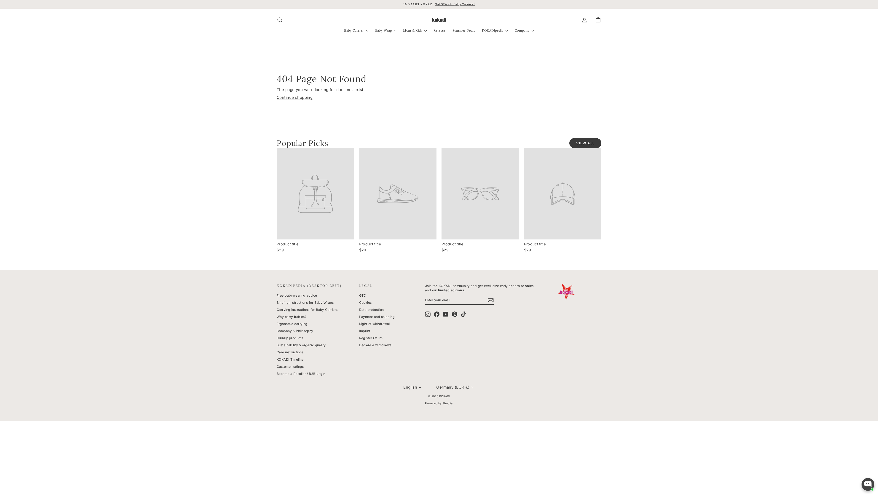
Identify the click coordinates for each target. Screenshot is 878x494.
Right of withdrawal (374, 324)
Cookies (365, 302)
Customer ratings (290, 366)
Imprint (364, 331)
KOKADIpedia (493, 30)
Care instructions (290, 352)
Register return (371, 338)
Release (439, 30)
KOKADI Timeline (290, 359)
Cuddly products (290, 338)
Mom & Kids (413, 30)
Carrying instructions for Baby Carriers (307, 309)
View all (585, 143)
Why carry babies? (291, 317)
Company (522, 30)
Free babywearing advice (297, 295)
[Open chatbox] (868, 484)
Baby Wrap (384, 30)
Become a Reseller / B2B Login (301, 374)
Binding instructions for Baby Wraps (305, 302)
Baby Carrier (354, 30)
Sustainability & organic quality (301, 345)
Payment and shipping (377, 317)
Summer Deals (463, 30)
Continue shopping (295, 97)
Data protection (371, 309)
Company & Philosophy (295, 331)
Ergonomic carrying (292, 324)
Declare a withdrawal (376, 345)
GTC (362, 295)
